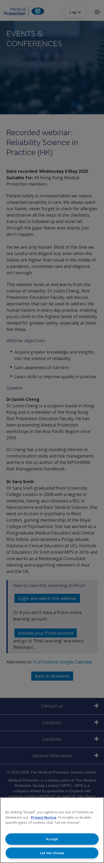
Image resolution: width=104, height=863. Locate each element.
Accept (52, 839)
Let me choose (52, 852)
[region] (52, 830)
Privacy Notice (43, 817)
